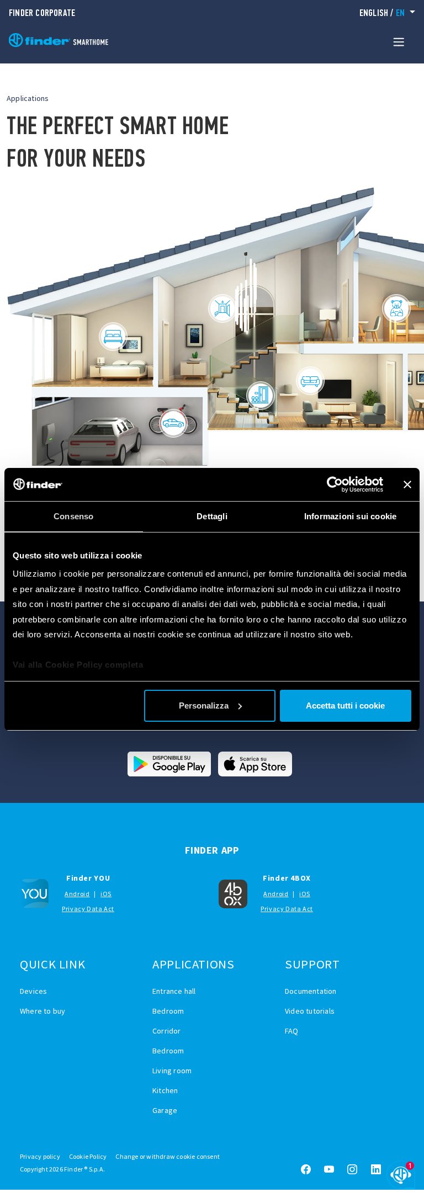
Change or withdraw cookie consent (167, 1156)
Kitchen (165, 1090)
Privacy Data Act (88, 908)
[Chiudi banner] (407, 484)
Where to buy (42, 1011)
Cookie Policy (88, 1156)
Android (77, 894)
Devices (33, 991)
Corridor (166, 1031)
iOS (106, 894)
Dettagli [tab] (212, 516)
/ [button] (382, 13)
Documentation (311, 991)
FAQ (292, 1031)
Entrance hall (174, 991)
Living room (172, 1070)
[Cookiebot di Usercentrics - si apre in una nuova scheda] (335, 484)
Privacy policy (40, 1156)
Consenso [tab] (74, 516)
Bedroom (168, 1011)
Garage (164, 1110)
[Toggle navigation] (398, 41)
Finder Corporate (42, 13)
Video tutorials (310, 1011)
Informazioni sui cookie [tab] (350, 516)
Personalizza (204, 705)
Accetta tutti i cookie (345, 705)
